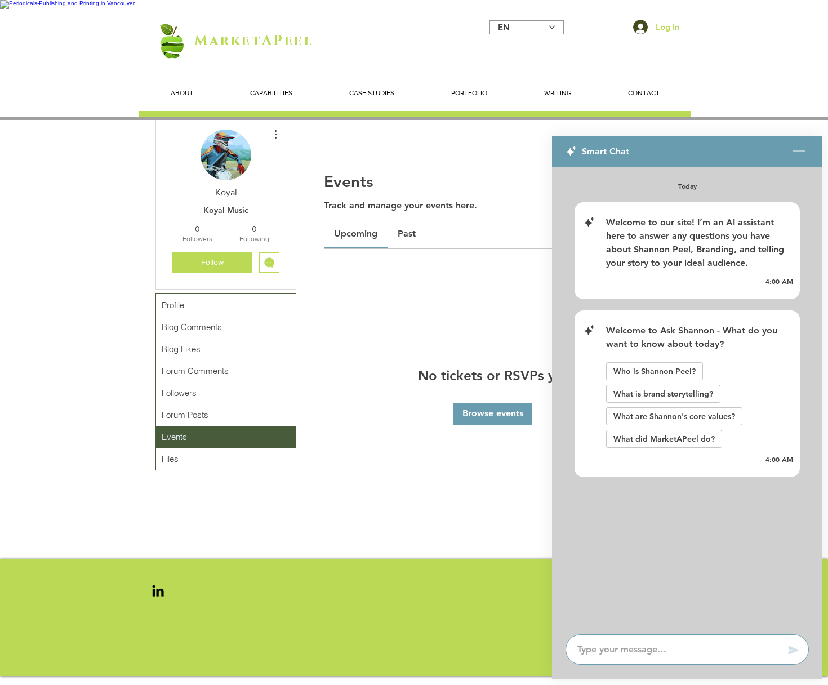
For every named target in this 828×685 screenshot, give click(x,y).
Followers (179, 393)
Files (170, 458)
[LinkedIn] (158, 590)
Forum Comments (195, 371)
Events (174, 437)
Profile (173, 305)
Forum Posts (185, 415)
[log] (687, 397)
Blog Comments (192, 327)
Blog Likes (181, 349)
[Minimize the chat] (799, 152)
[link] (355, 233)
